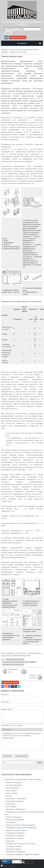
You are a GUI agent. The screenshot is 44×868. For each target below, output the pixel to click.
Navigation (22, 43)
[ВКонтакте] (2, 686)
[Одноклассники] (5, 686)
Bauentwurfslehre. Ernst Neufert (13, 665)
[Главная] (22, 18)
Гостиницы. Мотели (13, 846)
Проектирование (12, 788)
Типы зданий (11, 822)
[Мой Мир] (9, 686)
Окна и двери (11, 806)
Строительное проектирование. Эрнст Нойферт (19, 662)
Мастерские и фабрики (15, 836)
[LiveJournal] (15, 686)
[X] (12, 686)
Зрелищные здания (13, 849)
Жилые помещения (13, 817)
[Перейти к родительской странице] (23, 671)
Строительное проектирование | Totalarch (22, 23)
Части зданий (11, 790)
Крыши (8, 796)
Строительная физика (14, 801)
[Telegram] (19, 686)
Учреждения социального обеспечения (21, 828)
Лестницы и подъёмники (15, 809)
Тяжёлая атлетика (32, 676)
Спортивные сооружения (15, 659)
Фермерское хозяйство (15, 838)
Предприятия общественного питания (21, 844)
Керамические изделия (15, 820)
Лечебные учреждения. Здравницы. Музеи (22, 854)
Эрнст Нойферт (7, 653)
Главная (4, 49)
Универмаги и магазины (15, 833)
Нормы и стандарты (14, 782)
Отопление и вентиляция (16, 798)
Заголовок (5, 702)
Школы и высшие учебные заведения (20, 825)
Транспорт (10, 841)
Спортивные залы (12, 670)
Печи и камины (12, 793)
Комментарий (7, 709)
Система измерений (14, 785)
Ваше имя (5, 694)
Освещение (10, 804)
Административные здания (16, 830)
